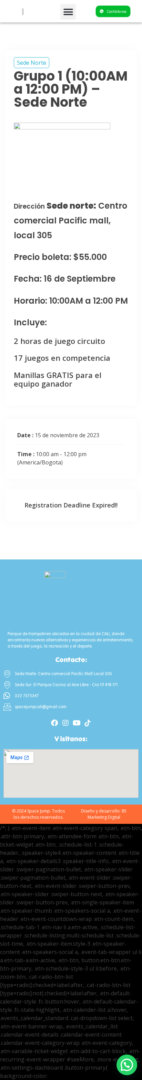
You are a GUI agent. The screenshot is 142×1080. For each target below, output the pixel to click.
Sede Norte (31, 62)
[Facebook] (54, 722)
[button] (68, 12)
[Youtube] (76, 722)
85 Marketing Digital (107, 814)
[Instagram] (65, 722)
